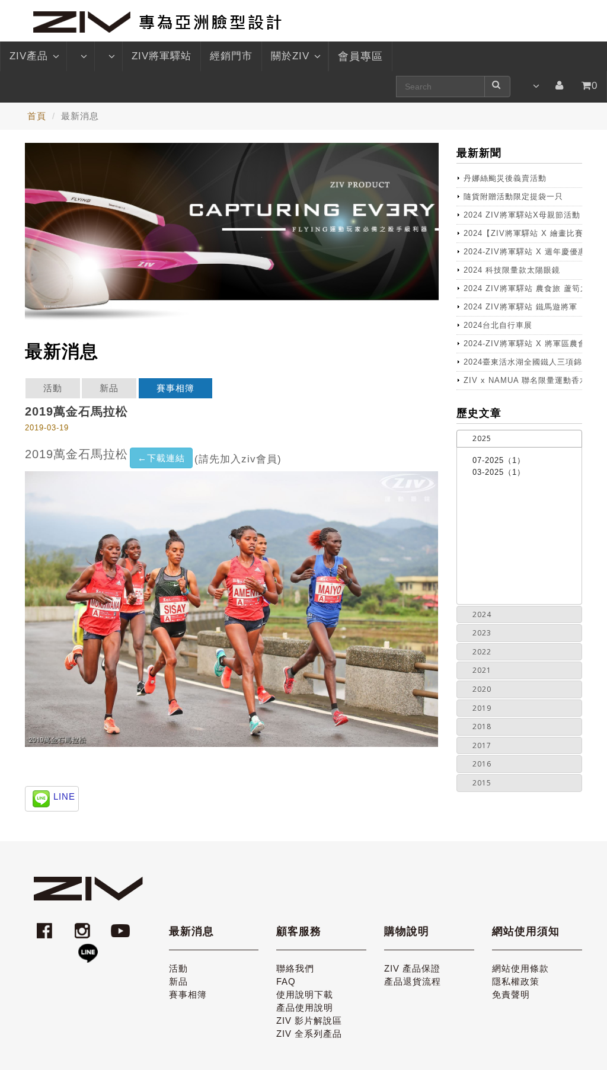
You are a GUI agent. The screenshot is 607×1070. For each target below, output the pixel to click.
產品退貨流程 (412, 981)
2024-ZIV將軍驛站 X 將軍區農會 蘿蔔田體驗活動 (523, 343)
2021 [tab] (481, 670)
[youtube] (122, 925)
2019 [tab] (481, 708)
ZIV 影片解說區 (309, 1020)
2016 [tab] (481, 764)
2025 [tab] (481, 438)
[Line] (88, 948)
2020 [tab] (481, 689)
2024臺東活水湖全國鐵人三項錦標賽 (523, 361)
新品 (109, 388)
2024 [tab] (481, 614)
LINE (64, 796)
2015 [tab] (481, 783)
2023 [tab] (481, 633)
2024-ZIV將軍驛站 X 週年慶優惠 (523, 251)
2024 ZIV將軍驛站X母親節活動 (522, 214)
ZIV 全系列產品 (309, 1034)
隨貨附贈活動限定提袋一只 (513, 196)
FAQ (286, 981)
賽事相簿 (175, 388)
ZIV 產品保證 (412, 968)
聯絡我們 (295, 968)
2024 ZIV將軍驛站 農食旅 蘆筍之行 (523, 288)
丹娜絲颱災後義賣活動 (505, 178)
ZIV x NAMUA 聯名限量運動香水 (523, 380)
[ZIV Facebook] (46, 925)
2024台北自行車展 (498, 325)
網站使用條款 (520, 968)
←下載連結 (161, 458)
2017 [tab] (481, 745)
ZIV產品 (28, 56)
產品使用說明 (304, 1007)
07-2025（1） (498, 460)
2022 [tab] (481, 652)
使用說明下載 (304, 994)
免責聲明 (511, 994)
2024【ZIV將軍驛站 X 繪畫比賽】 (523, 233)
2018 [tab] (481, 726)
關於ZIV (290, 56)
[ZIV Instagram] (82, 925)
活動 (52, 388)
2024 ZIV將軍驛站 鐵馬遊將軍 (520, 306)
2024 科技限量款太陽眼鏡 (512, 270)
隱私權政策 (515, 981)
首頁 (36, 116)
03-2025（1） (498, 472)
